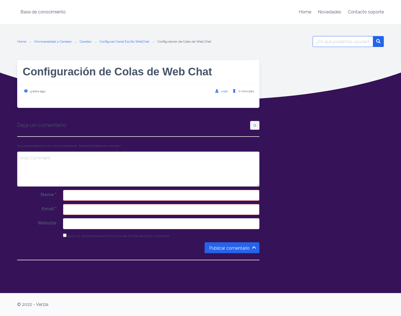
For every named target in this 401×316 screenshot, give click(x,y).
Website (47, 223)
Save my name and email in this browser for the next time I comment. (118, 236)
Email (49, 208)
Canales (85, 41)
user (224, 91)
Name (48, 194)
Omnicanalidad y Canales (52, 41)
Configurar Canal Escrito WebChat (124, 41)
